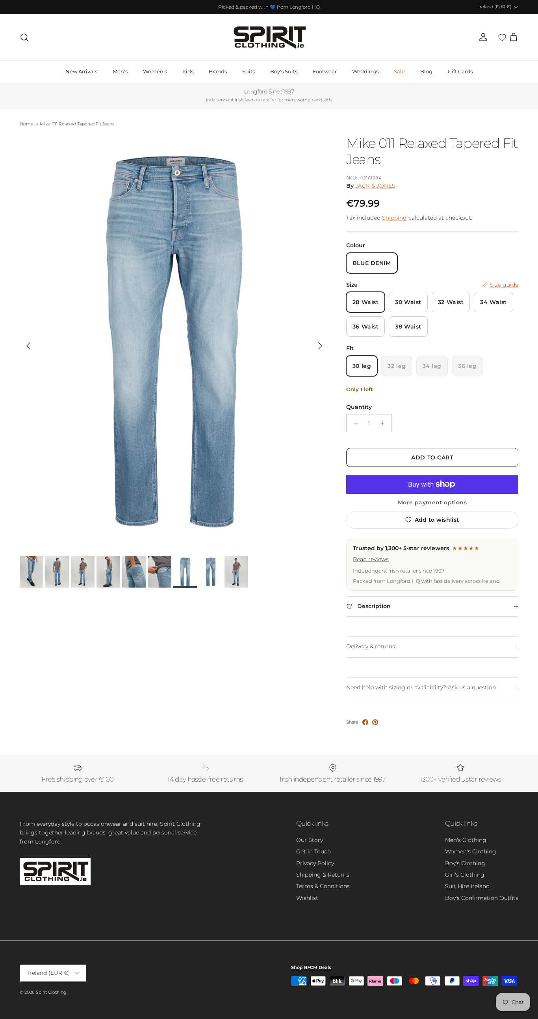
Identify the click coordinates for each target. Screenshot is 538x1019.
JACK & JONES (375, 185)
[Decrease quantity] (353, 423)
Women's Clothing (470, 851)
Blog (426, 71)
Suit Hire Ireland (467, 886)
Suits (248, 71)
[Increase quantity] (384, 423)
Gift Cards (460, 71)
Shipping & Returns (322, 874)
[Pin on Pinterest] (375, 722)
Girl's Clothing (464, 874)
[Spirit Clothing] (269, 37)
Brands (218, 71)
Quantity (359, 407)
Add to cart (432, 457)
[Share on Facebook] (365, 722)
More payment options (432, 502)
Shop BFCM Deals (311, 967)
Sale (399, 71)
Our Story (309, 840)
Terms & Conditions (323, 886)
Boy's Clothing (465, 863)
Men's (120, 71)
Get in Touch (313, 851)
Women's (155, 71)
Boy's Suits (283, 71)
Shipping (394, 217)
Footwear (325, 71)
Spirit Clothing (51, 992)
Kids (187, 71)
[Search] (24, 37)
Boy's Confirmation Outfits (481, 897)
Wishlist (307, 897)
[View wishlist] (502, 37)
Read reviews (371, 559)
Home (26, 124)
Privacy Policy (315, 863)
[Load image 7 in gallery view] (174, 341)
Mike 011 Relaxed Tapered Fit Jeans (77, 124)
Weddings (365, 71)
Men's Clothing (465, 840)
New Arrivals (81, 71)
